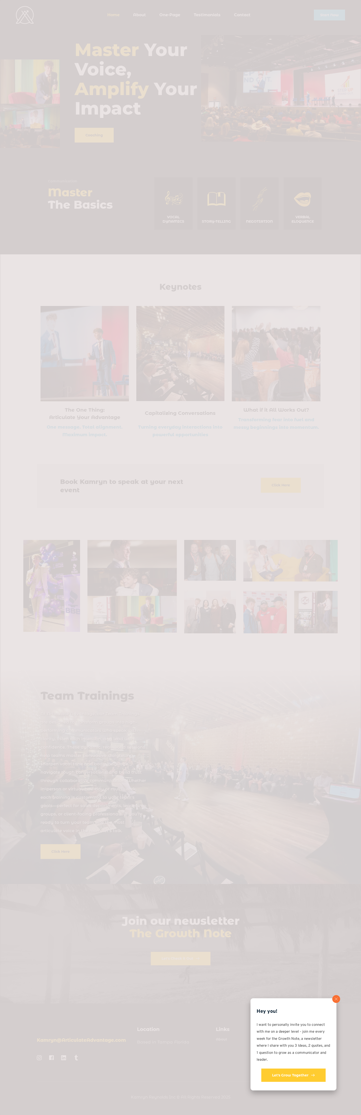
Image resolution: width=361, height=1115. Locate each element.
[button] (336, 999)
